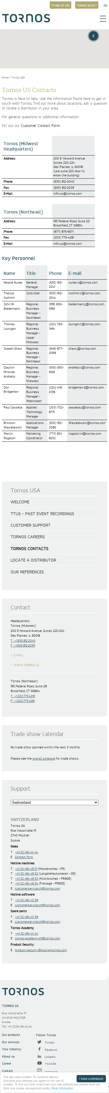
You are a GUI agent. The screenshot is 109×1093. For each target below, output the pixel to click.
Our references (27, 572)
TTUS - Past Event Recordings (42, 514)
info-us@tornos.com (67, 194)
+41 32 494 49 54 (26, 883)
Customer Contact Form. (41, 126)
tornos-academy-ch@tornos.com (37, 938)
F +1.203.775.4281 (23, 701)
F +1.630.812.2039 (23, 645)
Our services (11, 1042)
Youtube (50, 1063)
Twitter (49, 1042)
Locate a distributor (33, 560)
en (105, 5)
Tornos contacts (29, 549)
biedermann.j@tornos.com (86, 304)
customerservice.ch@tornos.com (37, 888)
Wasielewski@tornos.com (86, 423)
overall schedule (43, 758)
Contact (7, 1071)
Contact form (24, 857)
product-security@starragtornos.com (41, 950)
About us (8, 1056)
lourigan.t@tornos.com (84, 324)
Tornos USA (18, 77)
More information (62, 1088)
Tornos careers (28, 537)
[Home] (26, 21)
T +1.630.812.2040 (23, 641)
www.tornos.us (26, 665)
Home (5, 77)
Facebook (50, 1050)
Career (6, 1063)
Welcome (20, 502)
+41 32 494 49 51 (26, 869)
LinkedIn (50, 1057)
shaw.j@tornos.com (82, 349)
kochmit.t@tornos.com (84, 293)
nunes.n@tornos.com (83, 282)
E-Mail (18, 655)
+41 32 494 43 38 (26, 900)
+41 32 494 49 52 (26, 874)
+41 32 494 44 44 (26, 852)
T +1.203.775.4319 (23, 696)
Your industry (11, 1049)
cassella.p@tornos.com (84, 407)
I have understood (91, 1078)
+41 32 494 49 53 (26, 879)
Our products (11, 1035)
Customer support (31, 525)
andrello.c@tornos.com (84, 367)
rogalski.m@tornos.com (84, 434)
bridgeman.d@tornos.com (86, 387)
